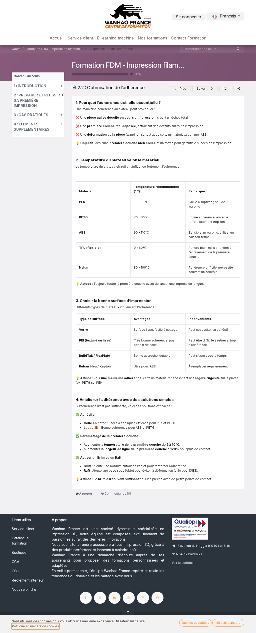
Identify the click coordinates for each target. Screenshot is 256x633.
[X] (100, 598)
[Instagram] (143, 598)
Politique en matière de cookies (35, 626)
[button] (38, 85)
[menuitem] (57, 38)
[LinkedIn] (114, 598)
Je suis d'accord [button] (228, 623)
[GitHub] (158, 598)
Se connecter (189, 16)
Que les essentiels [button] (195, 623)
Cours (16, 49)
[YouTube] (129, 598)
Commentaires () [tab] (117, 493)
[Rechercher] (238, 49)
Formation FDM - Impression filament (130, 65)
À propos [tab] (85, 493)
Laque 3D (91, 427)
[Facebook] (86, 598)
